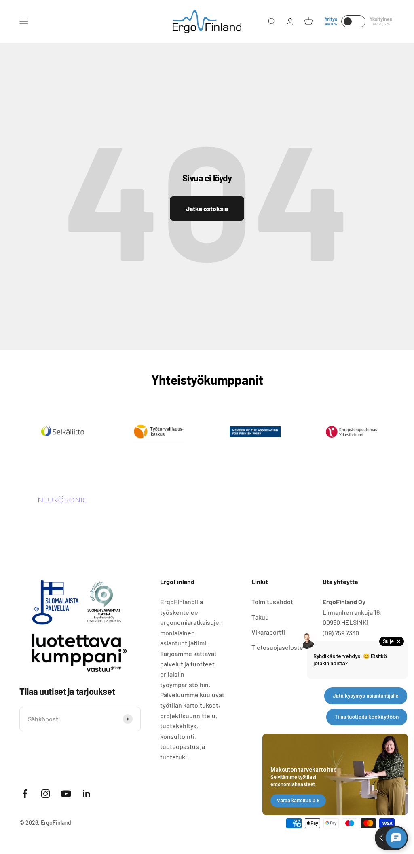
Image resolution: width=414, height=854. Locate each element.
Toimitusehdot (272, 601)
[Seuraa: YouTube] (66, 793)
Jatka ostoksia (207, 208)
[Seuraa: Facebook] (24, 793)
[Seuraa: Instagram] (45, 793)
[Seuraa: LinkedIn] (86, 793)
